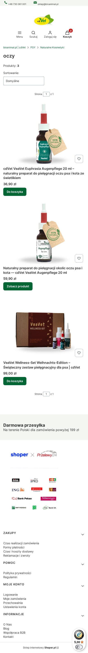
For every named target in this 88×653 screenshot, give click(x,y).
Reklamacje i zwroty (16, 555)
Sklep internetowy (39, 647)
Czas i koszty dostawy (18, 551)
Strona (38, 94)
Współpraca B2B (14, 632)
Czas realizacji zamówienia (21, 543)
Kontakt (8, 636)
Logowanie (10, 594)
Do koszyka (15, 191)
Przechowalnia (13, 602)
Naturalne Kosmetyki (52, 47)
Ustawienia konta (14, 607)
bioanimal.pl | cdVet (14, 47)
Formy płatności (13, 547)
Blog (6, 628)
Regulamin (10, 577)
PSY (32, 47)
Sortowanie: (11, 73)
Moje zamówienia (14, 598)
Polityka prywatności (17, 573)
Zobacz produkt (18, 286)
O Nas (7, 624)
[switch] (79, 647)
